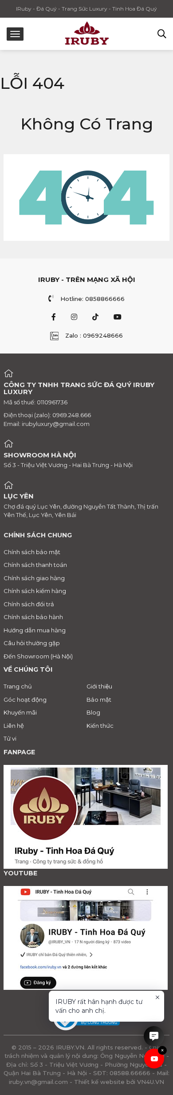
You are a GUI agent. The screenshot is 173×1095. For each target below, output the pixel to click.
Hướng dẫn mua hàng (35, 630)
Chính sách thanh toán (35, 564)
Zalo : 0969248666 (94, 335)
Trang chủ (18, 686)
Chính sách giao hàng (34, 578)
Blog (93, 712)
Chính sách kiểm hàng (35, 590)
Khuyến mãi (20, 712)
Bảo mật (98, 699)
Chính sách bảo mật (32, 551)
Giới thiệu (99, 686)
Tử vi (10, 738)
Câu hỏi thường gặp (32, 642)
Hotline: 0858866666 (92, 298)
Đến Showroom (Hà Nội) (38, 656)
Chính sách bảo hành (33, 616)
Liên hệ (14, 725)
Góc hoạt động (25, 699)
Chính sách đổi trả (29, 604)
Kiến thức (100, 725)
